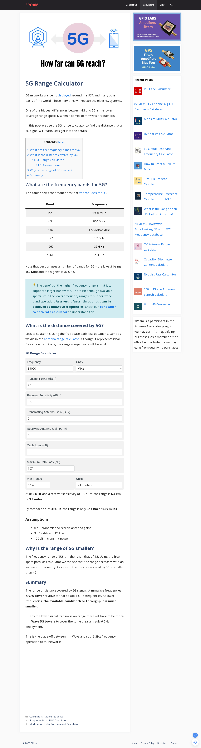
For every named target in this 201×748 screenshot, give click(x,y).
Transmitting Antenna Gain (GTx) (48, 412)
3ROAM (32, 4)
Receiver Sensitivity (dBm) (44, 395)
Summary (35, 175)
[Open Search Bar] (171, 5)
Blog (162, 4)
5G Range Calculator (47, 160)
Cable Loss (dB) (37, 445)
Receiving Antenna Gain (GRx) (47, 428)
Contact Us (131, 4)
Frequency (34, 362)
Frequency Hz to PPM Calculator (48, 720)
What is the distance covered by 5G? (52, 155)
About (135, 743)
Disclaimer (162, 743)
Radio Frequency (53, 716)
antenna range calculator (61, 339)
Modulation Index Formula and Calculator (54, 724)
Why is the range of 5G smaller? (49, 170)
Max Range (34, 478)
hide (61, 142)
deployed (64, 95)
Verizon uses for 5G (92, 193)
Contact (174, 743)
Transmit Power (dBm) (41, 378)
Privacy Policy (147, 743)
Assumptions (47, 165)
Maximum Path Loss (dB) (43, 462)
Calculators (148, 4)
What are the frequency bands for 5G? (54, 150)
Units (79, 362)
